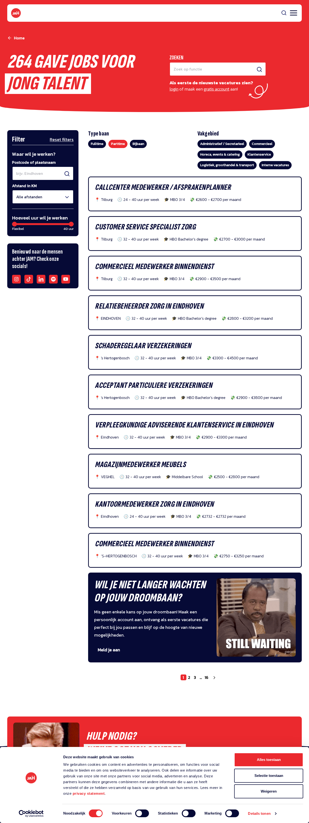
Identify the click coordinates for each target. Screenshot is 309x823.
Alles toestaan (269, 760)
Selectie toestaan (268, 775)
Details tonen (259, 813)
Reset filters (62, 139)
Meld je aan (109, 649)
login (173, 89)
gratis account (216, 89)
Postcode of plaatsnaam (34, 162)
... (201, 677)
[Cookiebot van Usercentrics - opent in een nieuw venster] (31, 813)
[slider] (14, 224)
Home (19, 38)
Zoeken (176, 57)
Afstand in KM (24, 186)
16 (206, 677)
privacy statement (89, 793)
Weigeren (269, 791)
